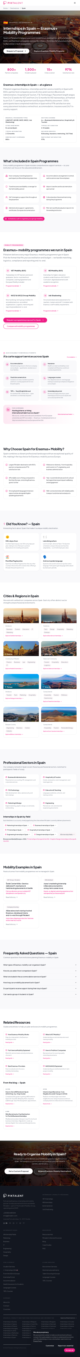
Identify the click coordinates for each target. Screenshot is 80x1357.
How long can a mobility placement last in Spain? (21, 982)
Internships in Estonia (67, 1324)
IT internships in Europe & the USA (38, 839)
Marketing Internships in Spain (17, 825)
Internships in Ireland (48, 1328)
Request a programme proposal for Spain (24, 320)
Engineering (7, 1248)
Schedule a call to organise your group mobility (25, 219)
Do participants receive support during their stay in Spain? (25, 988)
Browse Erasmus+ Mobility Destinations (54, 1171)
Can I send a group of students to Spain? (18, 994)
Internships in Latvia (9, 1330)
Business (6, 1241)
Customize (50, 1346)
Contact (6, 1306)
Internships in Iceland (29, 1328)
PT (24, 1223)
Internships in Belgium (29, 1322)
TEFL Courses (8, 1291)
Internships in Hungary (10, 1328)
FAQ (43, 1248)
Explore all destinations (68, 1318)
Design (5, 1255)
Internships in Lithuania (29, 1330)
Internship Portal (9, 1277)
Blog (44, 1241)
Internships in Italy (66, 1328)
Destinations (14, 8)
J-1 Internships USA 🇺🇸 (10, 1270)
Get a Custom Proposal (19, 1171)
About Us (6, 1302)
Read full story (11, 897)
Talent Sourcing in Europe (51, 1274)
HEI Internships (47, 1202)
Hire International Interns (50, 1270)
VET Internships (47, 1199)
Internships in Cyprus (10, 1324)
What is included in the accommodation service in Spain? (24, 977)
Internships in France (29, 1326)
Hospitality (7, 1252)
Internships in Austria (10, 1322)
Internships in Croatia (67, 1322)
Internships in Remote (10, 1335)
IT (16, 1223)
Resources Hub (47, 1234)
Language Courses (9, 1288)
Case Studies (46, 1245)
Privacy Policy (37, 1341)
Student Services (9, 1266)
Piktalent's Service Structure (52, 1238)
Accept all (69, 1350)
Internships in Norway (29, 1333)
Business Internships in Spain (44, 825)
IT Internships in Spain (14, 830)
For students (71, 357)
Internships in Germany (48, 1326)
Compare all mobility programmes (21, 326)
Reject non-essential (65, 1346)
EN (6, 1223)
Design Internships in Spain (45, 834)
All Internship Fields (9, 1234)
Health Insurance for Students (13, 1284)
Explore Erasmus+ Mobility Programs (49, 51)
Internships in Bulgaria (48, 1322)
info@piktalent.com (10, 1216)
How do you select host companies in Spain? (20, 971)
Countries (6, 1309)
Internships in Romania (29, 1335)
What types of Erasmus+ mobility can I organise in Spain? (24, 965)
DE (20, 1223)
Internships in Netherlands (11, 1333)
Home (5, 8)
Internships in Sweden (29, 1337)
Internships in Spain (9, 1337)
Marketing (6, 1238)
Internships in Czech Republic (30, 1324)
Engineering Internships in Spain (17, 834)
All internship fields (66, 834)
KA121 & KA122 (47, 1206)
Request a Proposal (15, 51)
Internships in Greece (67, 1326)
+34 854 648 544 (9, 1213)
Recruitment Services (49, 1266)
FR (10, 1223)
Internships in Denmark (48, 1324)
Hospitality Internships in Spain (40, 830)
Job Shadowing (47, 1209)
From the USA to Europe (11, 1274)
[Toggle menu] (75, 3)
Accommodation (9, 1281)
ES (13, 1223)
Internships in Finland (10, 1326)
